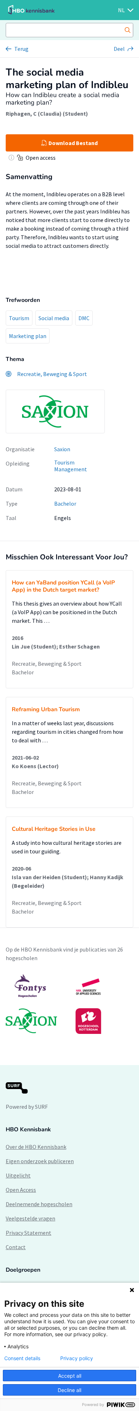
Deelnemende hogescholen (39, 1204)
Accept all (69, 1376)
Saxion (62, 449)
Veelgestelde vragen (30, 1218)
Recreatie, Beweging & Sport (47, 663)
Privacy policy (76, 1358)
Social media (53, 318)
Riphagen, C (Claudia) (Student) (47, 113)
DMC (83, 318)
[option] (69, 1004)
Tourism (19, 318)
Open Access (21, 1189)
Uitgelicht (18, 1175)
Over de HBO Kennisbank (36, 1146)
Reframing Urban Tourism (46, 709)
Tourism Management (70, 465)
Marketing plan (27, 335)
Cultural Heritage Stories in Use (54, 829)
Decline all (69, 1390)
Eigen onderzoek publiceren (40, 1161)
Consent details (22, 1358)
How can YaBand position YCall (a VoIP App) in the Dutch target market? (63, 586)
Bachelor (65, 503)
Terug (21, 48)
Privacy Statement (28, 1232)
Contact (16, 1247)
